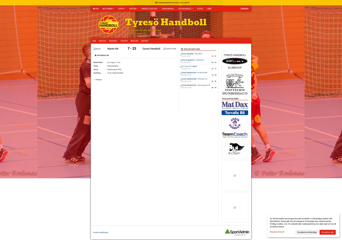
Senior (121, 9)
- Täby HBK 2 (192, 54)
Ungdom (132, 9)
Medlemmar (108, 9)
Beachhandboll (185, 9)
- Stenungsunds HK (196, 85)
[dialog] (303, 225)
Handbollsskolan (149, 9)
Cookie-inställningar (100, 232)
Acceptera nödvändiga (307, 232)
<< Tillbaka (98, 80)
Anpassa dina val (277, 232)
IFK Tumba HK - (189, 66)
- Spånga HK (193, 60)
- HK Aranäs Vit (194, 79)
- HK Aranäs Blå (194, 73)
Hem (96, 9)
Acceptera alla (328, 232)
